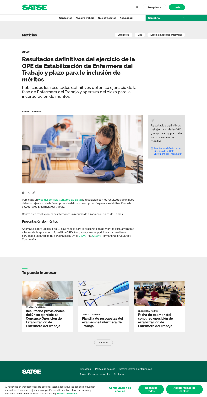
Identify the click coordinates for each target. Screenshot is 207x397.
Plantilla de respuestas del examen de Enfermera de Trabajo (102, 322)
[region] (103, 389)
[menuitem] (177, 7)
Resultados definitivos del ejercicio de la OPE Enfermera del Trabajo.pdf (168, 151)
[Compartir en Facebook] (23, 192)
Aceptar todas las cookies (185, 389)
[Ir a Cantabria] (34, 7)
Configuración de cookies (120, 389)
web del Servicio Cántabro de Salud (60, 199)
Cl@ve (82, 235)
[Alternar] (137, 7)
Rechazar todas (151, 389)
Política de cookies (67, 393)
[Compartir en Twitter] (28, 192)
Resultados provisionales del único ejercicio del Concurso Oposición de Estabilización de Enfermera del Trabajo (45, 318)
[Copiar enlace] (34, 192)
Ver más (103, 342)
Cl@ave (96, 235)
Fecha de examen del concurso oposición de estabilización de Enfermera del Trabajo (155, 320)
